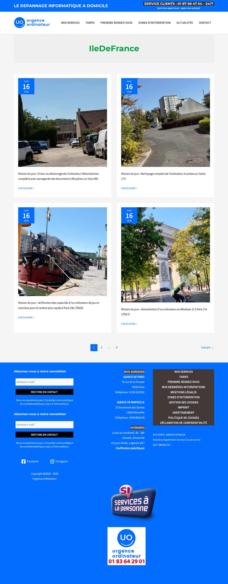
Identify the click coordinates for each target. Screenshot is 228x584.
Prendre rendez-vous (116, 23)
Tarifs (89, 23)
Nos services (70, 23)
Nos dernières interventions (183, 387)
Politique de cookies (183, 418)
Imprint (183, 407)
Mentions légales (183, 392)
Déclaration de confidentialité (183, 423)
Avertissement (183, 412)
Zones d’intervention (154, 23)
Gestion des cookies (183, 402)
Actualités (185, 23)
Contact (205, 23)
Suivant (207, 347)
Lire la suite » (26, 188)
